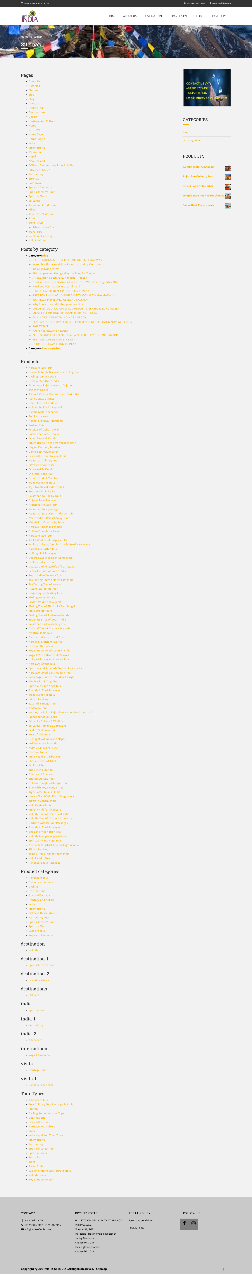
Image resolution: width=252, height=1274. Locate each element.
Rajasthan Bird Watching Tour (47, 624)
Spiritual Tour (37, 926)
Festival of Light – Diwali (44, 429)
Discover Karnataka (41, 646)
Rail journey (36, 1025)
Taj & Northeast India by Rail (46, 487)
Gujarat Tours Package (42, 500)
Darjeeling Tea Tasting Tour (45, 593)
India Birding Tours (40, 611)
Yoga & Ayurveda (39, 1055)
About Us (130, 16)
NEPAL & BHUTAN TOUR (44, 748)
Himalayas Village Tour (43, 505)
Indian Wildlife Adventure (45, 809)
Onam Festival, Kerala (42, 438)
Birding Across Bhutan (42, 597)
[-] (30, 16)
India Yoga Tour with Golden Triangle (52, 677)
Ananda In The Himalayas (44, 690)
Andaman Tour (38, 708)
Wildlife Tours (37, 1175)
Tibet (32, 209)
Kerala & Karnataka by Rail (45, 527)
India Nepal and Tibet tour (45, 756)
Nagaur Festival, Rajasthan (45, 447)
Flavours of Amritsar (41, 465)
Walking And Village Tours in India (50, 1171)
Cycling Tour (36, 108)
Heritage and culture (41, 900)
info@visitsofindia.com (37, 1229)
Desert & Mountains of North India (51, 558)
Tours (32, 218)
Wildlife (34, 950)
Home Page (36, 134)
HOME (112, 16)
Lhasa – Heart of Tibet (42, 761)
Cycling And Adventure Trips (46, 1113)
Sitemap (34, 178)
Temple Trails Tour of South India (49, 854)
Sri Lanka (34, 201)
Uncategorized (51, 348)
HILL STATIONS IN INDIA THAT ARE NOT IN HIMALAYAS (67, 260)
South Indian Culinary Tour (45, 575)
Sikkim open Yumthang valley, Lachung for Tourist (63, 273)
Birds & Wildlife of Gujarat (45, 602)
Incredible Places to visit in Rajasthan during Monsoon (66, 264)
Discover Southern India (44, 381)
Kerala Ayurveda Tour (42, 664)
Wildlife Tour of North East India (49, 814)
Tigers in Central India (42, 801)
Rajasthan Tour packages (44, 509)
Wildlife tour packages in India (48, 836)
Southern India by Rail (42, 491)
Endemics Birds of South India (47, 619)
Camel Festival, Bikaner (43, 452)
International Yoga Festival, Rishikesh (52, 443)
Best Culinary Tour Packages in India (51, 1104)
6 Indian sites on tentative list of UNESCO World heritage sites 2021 (75, 282)
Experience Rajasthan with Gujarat (50, 385)
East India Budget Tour (43, 703)
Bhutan (33, 90)
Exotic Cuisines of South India (47, 571)
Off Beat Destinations (43, 913)
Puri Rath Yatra (38, 416)
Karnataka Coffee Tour (43, 549)
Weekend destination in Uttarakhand (56, 286)
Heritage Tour (37, 1070)
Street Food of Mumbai (43, 478)
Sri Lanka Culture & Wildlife (46, 721)
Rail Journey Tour (39, 917)
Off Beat (34, 995)
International (37, 148)
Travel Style (179, 16)
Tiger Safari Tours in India (44, 792)
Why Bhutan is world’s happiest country (57, 304)
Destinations (153, 16)
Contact (34, 103)
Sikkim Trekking (38, 699)
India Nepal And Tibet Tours (46, 1135)
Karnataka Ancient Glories (45, 642)
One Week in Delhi (40, 469)
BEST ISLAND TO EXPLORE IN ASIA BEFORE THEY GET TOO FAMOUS (75, 335)
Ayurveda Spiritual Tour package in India (54, 845)
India (32, 143)
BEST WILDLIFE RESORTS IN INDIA (53, 339)
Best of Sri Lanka (39, 734)
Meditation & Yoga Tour (43, 681)
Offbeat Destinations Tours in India (51, 165)
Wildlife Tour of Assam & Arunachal (51, 818)
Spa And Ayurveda (40, 187)
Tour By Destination (41, 214)
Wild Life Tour (37, 240)
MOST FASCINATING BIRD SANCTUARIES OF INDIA (64, 313)
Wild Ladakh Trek (39, 858)
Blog (199, 16)
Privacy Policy (136, 1227)
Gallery (33, 117)
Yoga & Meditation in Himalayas (49, 655)
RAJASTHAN (40, 326)
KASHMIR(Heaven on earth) (50, 331)
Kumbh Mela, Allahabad (43, 412)
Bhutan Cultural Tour (42, 779)
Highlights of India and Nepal (47, 739)
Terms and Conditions (42, 205)
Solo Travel (35, 183)
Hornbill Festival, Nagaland (46, 421)
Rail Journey (36, 174)
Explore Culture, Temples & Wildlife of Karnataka (59, 544)
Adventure (35, 1040)
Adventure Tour (38, 878)
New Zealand (37, 161)
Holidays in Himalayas (42, 553)
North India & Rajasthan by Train (49, 518)
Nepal (32, 156)
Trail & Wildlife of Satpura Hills (48, 540)
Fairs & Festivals (39, 980)
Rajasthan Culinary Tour (43, 460)
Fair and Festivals (40, 895)
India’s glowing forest (46, 269)
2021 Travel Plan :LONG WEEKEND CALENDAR (61, 300)
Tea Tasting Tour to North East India (51, 580)
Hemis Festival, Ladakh (43, 403)
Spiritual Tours (38, 196)
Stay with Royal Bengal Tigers (47, 787)
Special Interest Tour (42, 192)
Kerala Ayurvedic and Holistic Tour (50, 672)
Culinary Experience (41, 1085)
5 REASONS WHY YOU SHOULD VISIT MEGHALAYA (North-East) (73, 295)
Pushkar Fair (36, 425)
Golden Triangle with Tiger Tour (48, 783)
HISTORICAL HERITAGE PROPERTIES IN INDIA (60, 291)
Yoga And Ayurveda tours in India (49, 650)
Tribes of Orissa (38, 390)
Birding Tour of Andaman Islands (49, 615)
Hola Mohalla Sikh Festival (45, 407)
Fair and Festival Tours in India (47, 456)
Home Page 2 (37, 139)
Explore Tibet (37, 765)
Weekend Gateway (41, 236)
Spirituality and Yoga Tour (45, 686)
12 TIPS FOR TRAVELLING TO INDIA (54, 344)
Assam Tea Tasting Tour (43, 589)
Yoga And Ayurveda (41, 1179)
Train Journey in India (42, 695)
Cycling (33, 886)
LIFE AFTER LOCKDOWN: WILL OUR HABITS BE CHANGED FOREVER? (75, 308)
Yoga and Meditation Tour (45, 832)
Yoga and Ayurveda (41, 935)
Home (24, 36)
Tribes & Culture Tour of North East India (54, 394)
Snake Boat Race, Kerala (44, 434)
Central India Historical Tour (46, 637)
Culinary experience (41, 882)
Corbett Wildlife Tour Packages (48, 823)
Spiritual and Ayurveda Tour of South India (55, 668)
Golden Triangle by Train (44, 531)
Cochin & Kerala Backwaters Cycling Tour (54, 372)
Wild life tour (37, 931)
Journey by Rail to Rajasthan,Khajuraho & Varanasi (60, 712)
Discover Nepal (38, 752)
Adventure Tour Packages (44, 862)
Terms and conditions (141, 1220)
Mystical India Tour (40, 633)
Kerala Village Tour (40, 368)
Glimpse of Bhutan (40, 774)
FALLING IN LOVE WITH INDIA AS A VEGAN (59, 317)
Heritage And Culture (42, 121)
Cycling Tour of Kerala (42, 376)
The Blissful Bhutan (41, 770)
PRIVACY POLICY (39, 170)
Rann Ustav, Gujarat (41, 398)
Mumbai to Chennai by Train (46, 522)
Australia (34, 86)
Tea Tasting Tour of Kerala (45, 584)
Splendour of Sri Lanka (43, 717)
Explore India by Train (42, 562)
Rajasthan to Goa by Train (45, 496)
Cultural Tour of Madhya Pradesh (49, 628)
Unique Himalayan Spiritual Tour (49, 659)
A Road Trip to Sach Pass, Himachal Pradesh (59, 278)
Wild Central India (40, 805)
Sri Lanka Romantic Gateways (47, 726)
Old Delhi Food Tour (41, 474)
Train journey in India (42, 482)
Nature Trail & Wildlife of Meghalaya (51, 796)
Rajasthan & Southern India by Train (51, 513)
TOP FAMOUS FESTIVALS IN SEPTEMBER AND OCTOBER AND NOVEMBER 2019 (82, 322)
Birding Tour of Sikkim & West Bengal (52, 606)
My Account (36, 152)
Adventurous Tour (43, 227)
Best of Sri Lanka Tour (42, 730)
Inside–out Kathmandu (43, 743)
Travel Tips (218, 16)
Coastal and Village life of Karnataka (52, 566)
